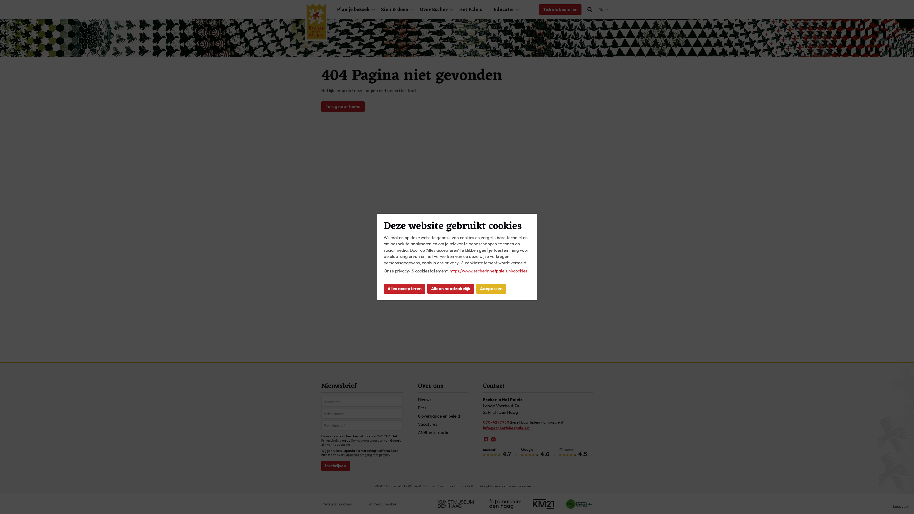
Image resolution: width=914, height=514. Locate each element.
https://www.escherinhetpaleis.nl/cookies (488, 271)
